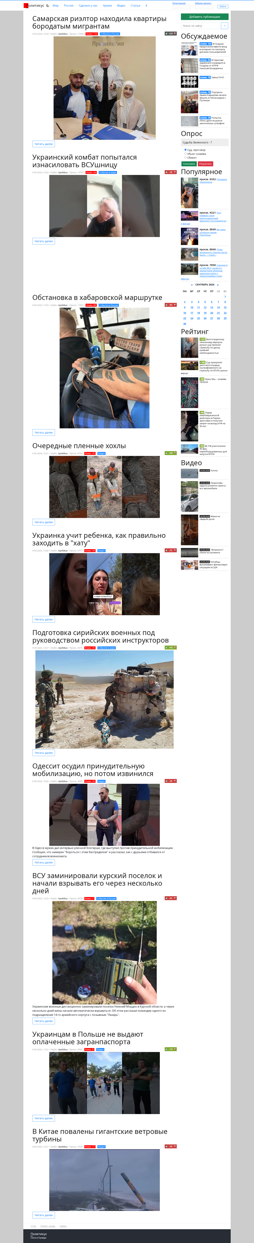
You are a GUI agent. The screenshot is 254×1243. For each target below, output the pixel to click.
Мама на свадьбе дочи (210, 518)
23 (184, 318)
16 (184, 312)
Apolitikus (63, 33)
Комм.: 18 (90, 550)
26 (205, 318)
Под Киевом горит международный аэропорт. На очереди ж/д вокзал (204, 218)
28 (218, 318)
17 (191, 312)
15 (225, 307)
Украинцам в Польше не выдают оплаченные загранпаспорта (87, 1037)
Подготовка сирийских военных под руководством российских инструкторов (100, 636)
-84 (170, 305)
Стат (33, 1226)
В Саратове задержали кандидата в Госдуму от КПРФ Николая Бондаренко (212, 64)
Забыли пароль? (203, 3)
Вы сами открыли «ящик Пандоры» (212, 232)
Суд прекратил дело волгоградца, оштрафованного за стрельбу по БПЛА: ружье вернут (204, 368)
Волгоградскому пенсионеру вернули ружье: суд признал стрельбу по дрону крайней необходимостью (212, 346)
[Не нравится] (175, 33)
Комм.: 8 (89, 1049)
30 (184, 323)
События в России (110, 33)
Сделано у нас (88, 5)
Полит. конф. (47, 1226)
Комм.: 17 (90, 1146)
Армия (107, 5)
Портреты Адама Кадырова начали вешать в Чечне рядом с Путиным (213, 96)
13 (211, 307)
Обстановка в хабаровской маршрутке (97, 297)
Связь (63, 1226)
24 (191, 318)
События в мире (108, 172)
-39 (170, 781)
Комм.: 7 (89, 898)
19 (205, 312)
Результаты (205, 163)
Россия (68, 5)
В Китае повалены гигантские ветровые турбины (100, 1135)
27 (211, 318)
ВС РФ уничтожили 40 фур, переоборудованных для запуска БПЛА (213, 450)
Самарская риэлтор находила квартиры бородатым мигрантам (99, 22)
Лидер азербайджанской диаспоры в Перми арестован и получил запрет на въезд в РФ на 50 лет (212, 419)
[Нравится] (167, 33)
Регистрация (179, 3)
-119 (171, 33)
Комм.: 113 (91, 33)
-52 (170, 550)
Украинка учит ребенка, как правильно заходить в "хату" (99, 538)
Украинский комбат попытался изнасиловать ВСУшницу (84, 160)
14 (218, 307)
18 (198, 312)
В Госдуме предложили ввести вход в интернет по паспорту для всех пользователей (213, 47)
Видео (121, 5)
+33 (171, 1049)
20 (211, 312)
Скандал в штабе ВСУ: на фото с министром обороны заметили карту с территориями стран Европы (204, 272)
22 (225, 312)
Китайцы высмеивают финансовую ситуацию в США (213, 564)
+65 (171, 647)
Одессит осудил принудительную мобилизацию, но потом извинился (92, 769)
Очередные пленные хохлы (79, 445)
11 (198, 307)
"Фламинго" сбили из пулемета (212, 551)
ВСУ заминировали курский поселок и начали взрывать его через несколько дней (97, 883)
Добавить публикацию (204, 17)
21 (218, 312)
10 (191, 307)
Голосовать (189, 163)
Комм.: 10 (90, 453)
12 (205, 307)
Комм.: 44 (91, 172)
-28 (170, 172)
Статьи (135, 5)
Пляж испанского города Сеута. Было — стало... (213, 252)
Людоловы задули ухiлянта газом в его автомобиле (212, 485)
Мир (56, 5)
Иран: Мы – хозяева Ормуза (213, 380)
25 (198, 318)
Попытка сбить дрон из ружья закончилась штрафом (212, 120)
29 (225, 318)
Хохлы (214, 470)
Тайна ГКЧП (217, 77)
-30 (170, 1146)
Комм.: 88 (91, 305)
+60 (171, 453)
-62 (170, 898)
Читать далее (44, 144)
